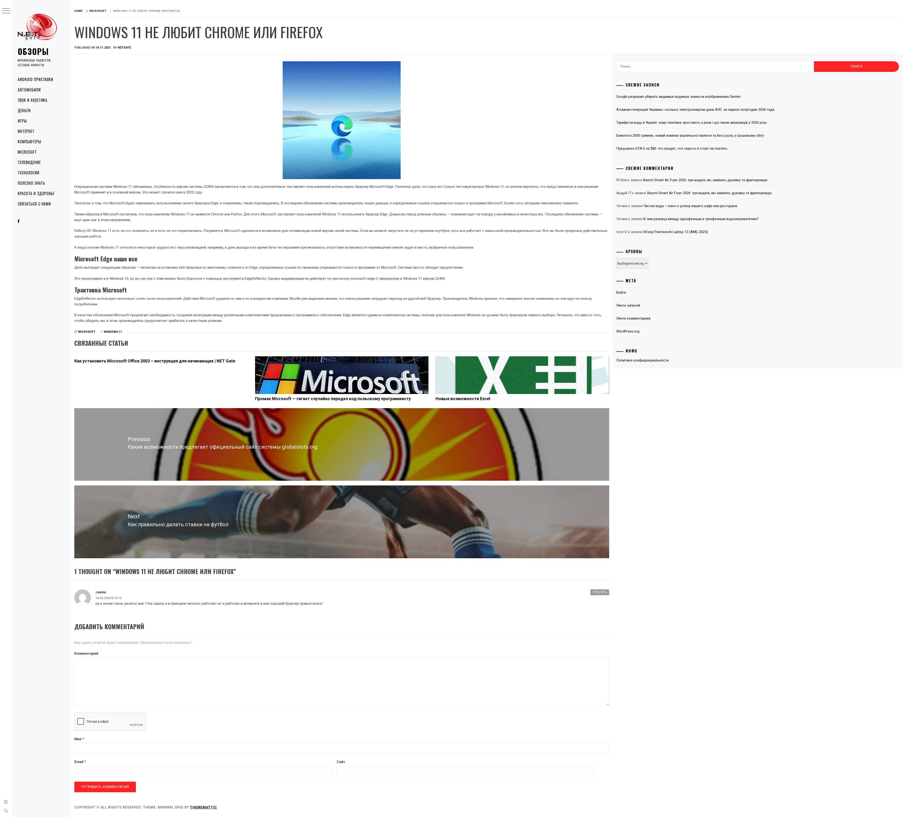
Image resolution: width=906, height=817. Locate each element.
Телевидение (29, 162)
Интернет (26, 131)
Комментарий (86, 653)
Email (80, 762)
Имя (79, 739)
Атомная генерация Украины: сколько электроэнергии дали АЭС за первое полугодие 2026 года (695, 109)
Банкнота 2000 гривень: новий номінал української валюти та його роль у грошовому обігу (690, 135)
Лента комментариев (633, 318)
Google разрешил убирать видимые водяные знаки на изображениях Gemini (678, 96)
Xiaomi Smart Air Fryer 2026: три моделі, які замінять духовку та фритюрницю (705, 180)
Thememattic (203, 807)
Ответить (600, 592)
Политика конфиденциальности (642, 360)
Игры (22, 121)
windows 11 (113, 331)
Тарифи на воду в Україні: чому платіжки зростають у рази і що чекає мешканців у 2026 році (691, 122)
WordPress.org (627, 331)
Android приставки (35, 79)
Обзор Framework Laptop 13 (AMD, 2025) (675, 232)
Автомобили (29, 90)
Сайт (341, 762)
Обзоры (33, 51)
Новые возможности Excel (463, 398)
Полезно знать (31, 183)
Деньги (24, 110)
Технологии (28, 173)
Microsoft (27, 152)
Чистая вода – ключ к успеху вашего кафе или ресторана (690, 206)
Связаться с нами (34, 204)
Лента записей (628, 305)
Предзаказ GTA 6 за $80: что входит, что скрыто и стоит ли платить (671, 148)
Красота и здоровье (36, 193)
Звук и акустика (32, 100)
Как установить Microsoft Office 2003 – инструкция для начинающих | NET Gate (154, 360)
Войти (621, 292)
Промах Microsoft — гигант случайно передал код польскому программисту (333, 398)
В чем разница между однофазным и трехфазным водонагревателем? (701, 219)
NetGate (124, 47)
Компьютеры (29, 141)
